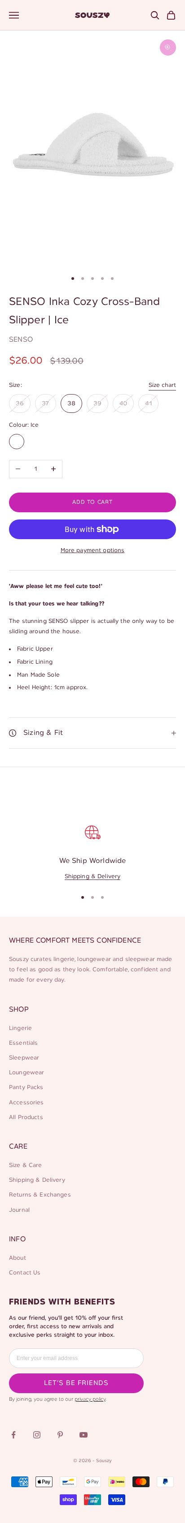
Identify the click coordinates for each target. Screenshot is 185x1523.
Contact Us (24, 1273)
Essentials (23, 1043)
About (17, 1258)
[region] (92, 851)
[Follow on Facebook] (13, 1434)
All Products (26, 1117)
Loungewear (26, 1072)
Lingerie (20, 1028)
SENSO (21, 339)
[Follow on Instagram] (36, 1434)
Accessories (26, 1102)
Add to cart (92, 502)
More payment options (93, 550)
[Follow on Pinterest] (60, 1434)
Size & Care (25, 1165)
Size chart (162, 385)
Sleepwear (24, 1058)
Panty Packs (26, 1087)
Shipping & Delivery (93, 876)
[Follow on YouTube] (83, 1434)
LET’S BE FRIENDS (76, 1383)
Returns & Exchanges (40, 1195)
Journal (19, 1210)
